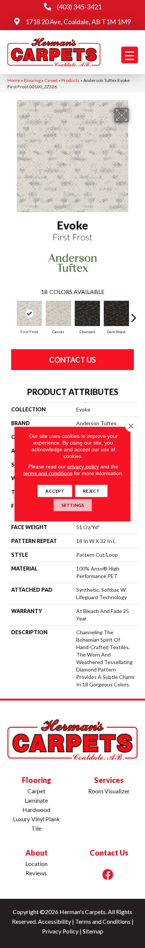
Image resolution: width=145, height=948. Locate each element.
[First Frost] (29, 313)
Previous (11, 313)
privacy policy (83, 467)
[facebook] (107, 874)
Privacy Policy (60, 931)
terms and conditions (47, 473)
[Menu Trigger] (129, 55)
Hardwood (36, 809)
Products (70, 80)
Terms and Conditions (102, 921)
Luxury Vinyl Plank (36, 818)
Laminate (36, 800)
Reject (91, 491)
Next (133, 313)
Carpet (51, 80)
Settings (72, 505)
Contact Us (72, 359)
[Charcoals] (87, 313)
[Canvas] (58, 313)
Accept (54, 491)
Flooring (32, 80)
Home (13, 80)
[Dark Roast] (116, 313)
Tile (36, 828)
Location (36, 863)
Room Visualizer (109, 790)
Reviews (36, 872)
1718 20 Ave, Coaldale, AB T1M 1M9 (78, 22)
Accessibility (54, 921)
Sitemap (93, 931)
